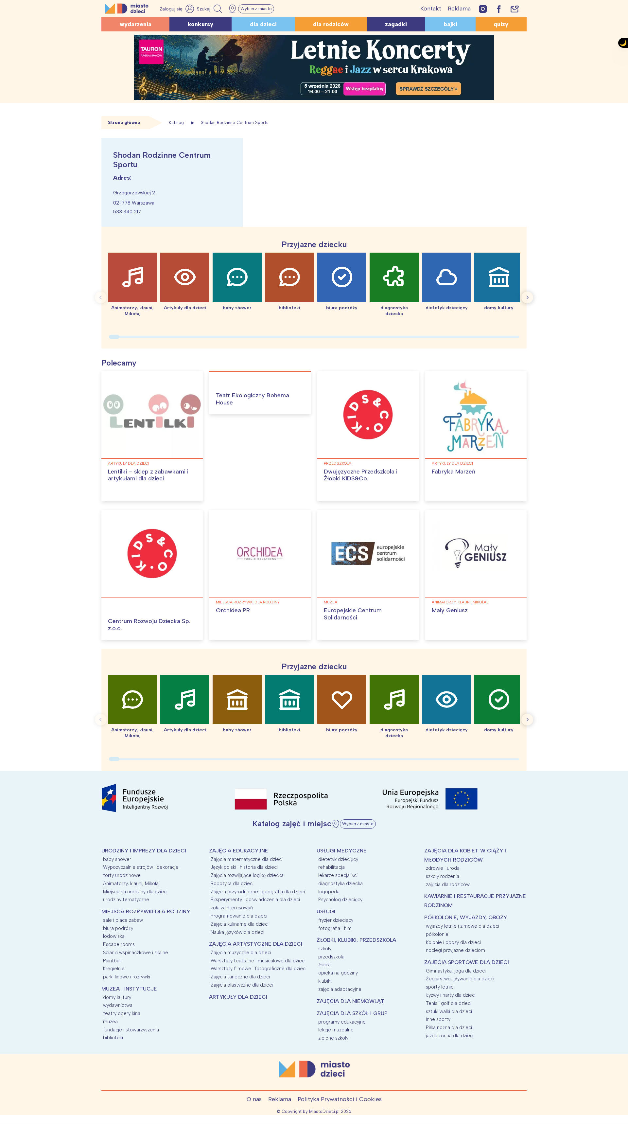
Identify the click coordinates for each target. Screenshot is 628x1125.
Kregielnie (114, 969)
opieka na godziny (338, 973)
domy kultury (117, 997)
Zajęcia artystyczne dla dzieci (255, 944)
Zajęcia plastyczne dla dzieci (242, 985)
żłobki (324, 965)
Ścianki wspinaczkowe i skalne (135, 952)
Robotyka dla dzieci (232, 883)
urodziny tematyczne (126, 899)
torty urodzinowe (122, 875)
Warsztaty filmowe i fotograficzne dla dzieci (258, 969)
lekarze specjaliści (338, 875)
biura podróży (118, 928)
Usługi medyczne (342, 851)
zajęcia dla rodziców (448, 884)
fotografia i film (335, 928)
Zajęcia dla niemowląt (350, 1001)
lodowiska (114, 936)
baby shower (117, 859)
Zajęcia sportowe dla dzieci (466, 962)
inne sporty (438, 1019)
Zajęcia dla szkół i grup (352, 1013)
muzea (330, 602)
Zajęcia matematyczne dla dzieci (247, 859)
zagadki (396, 24)
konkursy (200, 24)
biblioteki (113, 1038)
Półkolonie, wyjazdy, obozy (465, 917)
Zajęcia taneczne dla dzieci (240, 977)
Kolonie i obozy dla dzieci (453, 942)
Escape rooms (119, 944)
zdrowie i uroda (443, 868)
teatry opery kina (121, 1013)
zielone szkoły (333, 1038)
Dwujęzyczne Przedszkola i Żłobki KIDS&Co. (360, 475)
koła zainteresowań (232, 908)
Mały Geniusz (450, 610)
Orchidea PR (233, 610)
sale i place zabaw (123, 920)
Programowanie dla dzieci (239, 916)
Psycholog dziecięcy (340, 899)
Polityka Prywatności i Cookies (340, 1099)
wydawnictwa (117, 1005)
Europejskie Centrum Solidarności (353, 614)
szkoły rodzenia (442, 876)
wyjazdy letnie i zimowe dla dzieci (462, 926)
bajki (450, 24)
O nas (254, 1099)
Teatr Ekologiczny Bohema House (252, 399)
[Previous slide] (101, 297)
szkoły (324, 949)
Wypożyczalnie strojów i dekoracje (141, 867)
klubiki (324, 981)
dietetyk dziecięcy (338, 859)
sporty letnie (440, 987)
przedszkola (337, 463)
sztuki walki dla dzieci (449, 1011)
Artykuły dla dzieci (128, 463)
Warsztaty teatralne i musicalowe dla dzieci (258, 961)
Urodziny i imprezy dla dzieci (143, 851)
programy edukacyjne (342, 1022)
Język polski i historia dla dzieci (244, 867)
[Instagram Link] (483, 9)
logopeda (329, 892)
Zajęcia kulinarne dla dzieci (240, 924)
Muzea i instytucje (129, 989)
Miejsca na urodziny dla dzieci (135, 892)
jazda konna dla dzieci (450, 1036)
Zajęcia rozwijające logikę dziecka (247, 875)
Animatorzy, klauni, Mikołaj (460, 602)
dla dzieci (263, 24)
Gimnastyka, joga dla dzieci (456, 971)
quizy (501, 24)
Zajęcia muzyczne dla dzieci (241, 952)
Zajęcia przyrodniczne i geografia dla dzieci (258, 892)
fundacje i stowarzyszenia (131, 1030)
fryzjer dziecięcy (335, 920)
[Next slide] (527, 297)
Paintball (112, 961)
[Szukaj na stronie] (210, 9)
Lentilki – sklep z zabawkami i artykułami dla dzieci (148, 475)
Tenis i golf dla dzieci (448, 1003)
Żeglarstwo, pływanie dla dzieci (460, 979)
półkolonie (437, 934)
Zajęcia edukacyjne (238, 851)
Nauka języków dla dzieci (237, 932)
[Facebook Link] (498, 9)
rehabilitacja (331, 867)
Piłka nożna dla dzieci (449, 1027)
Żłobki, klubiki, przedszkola (356, 940)
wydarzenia (135, 24)
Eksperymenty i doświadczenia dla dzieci (255, 899)
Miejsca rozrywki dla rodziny (248, 602)
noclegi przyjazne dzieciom (455, 950)
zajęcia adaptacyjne (339, 989)
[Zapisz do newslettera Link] (514, 9)
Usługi (326, 911)
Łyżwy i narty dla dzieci (451, 995)
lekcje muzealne (336, 1030)
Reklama (459, 8)
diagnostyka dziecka (340, 883)
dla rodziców (331, 24)
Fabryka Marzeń (453, 471)
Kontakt (430, 8)
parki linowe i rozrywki (126, 977)
